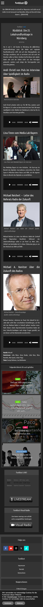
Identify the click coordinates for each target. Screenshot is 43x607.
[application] (21, 121)
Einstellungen (12, 597)
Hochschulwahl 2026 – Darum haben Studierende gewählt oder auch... (21, 408)
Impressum (21, 565)
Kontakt (21, 569)
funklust (19, 27)
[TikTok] (26, 548)
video (25, 427)
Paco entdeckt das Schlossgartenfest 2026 (21, 432)
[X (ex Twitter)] (21, 548)
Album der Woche (21, 451)
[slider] (35, 122)
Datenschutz (21, 573)
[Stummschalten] (30, 122)
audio (17, 379)
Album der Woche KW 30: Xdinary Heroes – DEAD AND (21, 456)
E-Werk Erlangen (21, 589)
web (24, 27)
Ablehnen (20, 603)
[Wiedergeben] (10, 122)
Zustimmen (7, 603)
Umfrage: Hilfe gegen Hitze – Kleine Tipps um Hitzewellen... (21, 383)
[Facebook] (5, 548)
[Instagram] (16, 548)
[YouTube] (11, 548)
